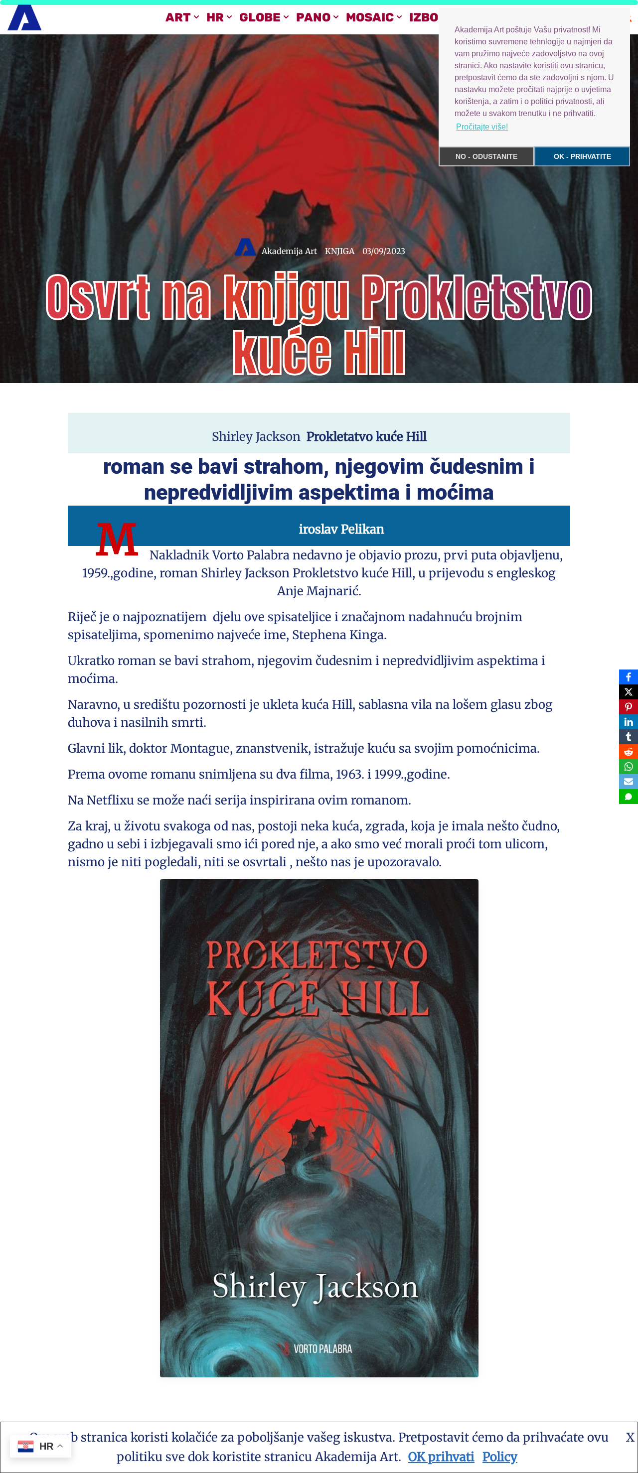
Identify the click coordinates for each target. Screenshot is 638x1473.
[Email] (628, 781)
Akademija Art (289, 251)
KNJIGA (339, 251)
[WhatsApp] (628, 766)
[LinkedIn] (628, 721)
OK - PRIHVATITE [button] (582, 156)
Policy (499, 1457)
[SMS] (628, 796)
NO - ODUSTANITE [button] (486, 156)
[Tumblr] (628, 736)
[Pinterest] (628, 706)
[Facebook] (628, 677)
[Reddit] (628, 751)
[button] (196, 17)
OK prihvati (441, 1457)
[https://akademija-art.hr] (24, 17)
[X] (628, 691)
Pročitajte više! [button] (482, 127)
